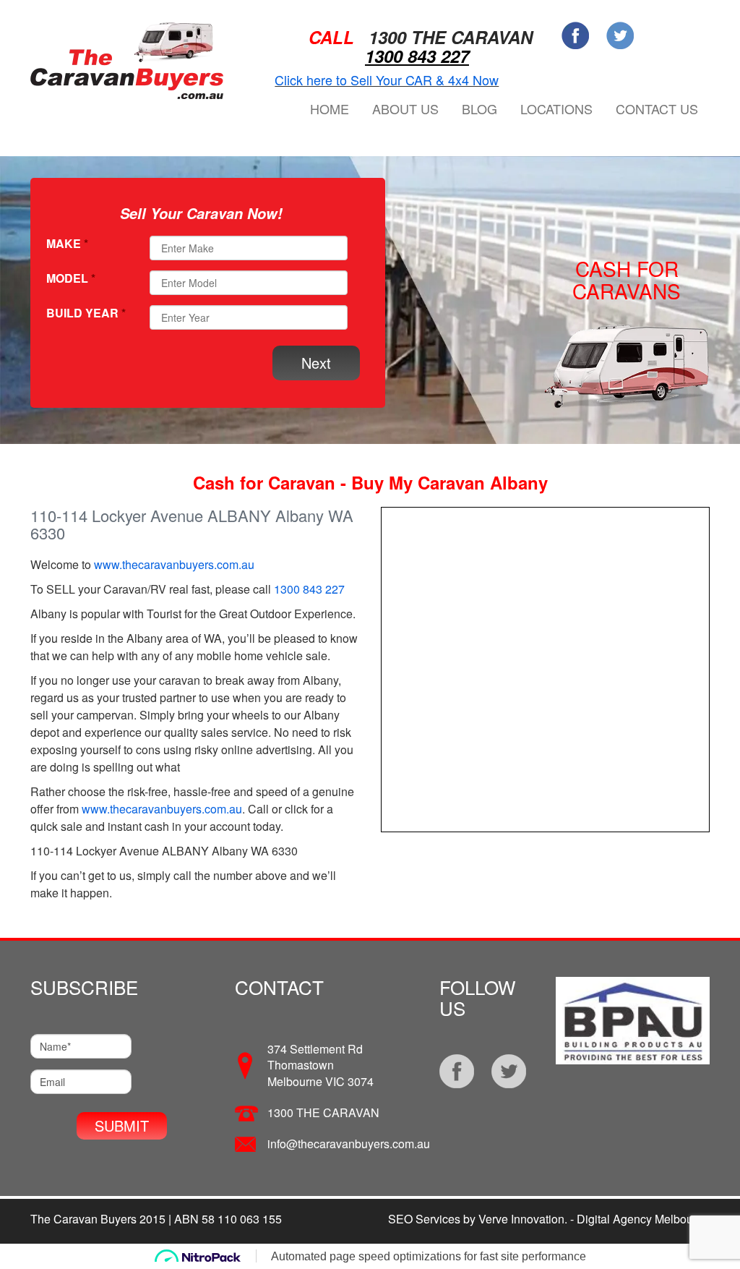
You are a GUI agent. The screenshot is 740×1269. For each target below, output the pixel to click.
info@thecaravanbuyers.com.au (348, 1143)
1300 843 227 (417, 55)
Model (70, 278)
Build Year (86, 313)
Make (67, 244)
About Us (405, 108)
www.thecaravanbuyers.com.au (174, 564)
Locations (556, 108)
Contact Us (657, 108)
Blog (479, 108)
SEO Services (424, 1218)
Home (329, 108)
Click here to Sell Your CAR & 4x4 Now (387, 79)
